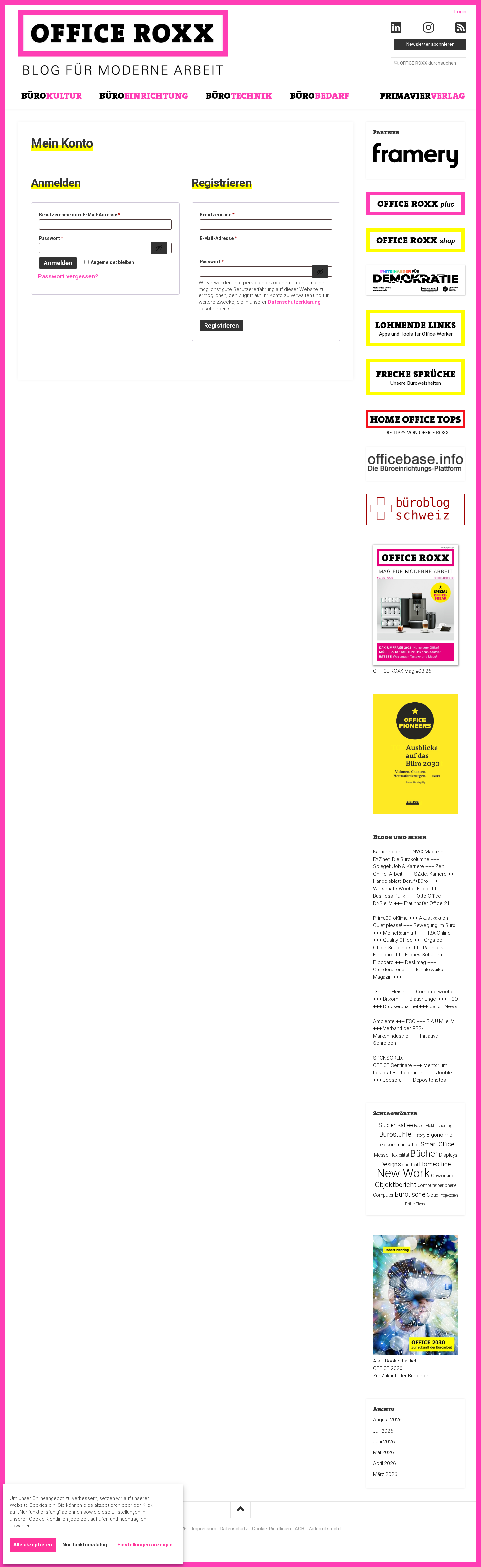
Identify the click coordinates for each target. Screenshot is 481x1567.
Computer (383, 1195)
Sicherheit (408, 1164)
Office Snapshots (392, 948)
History (418, 1135)
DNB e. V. (383, 903)
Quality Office (398, 940)
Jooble (444, 1073)
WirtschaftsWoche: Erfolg (401, 889)
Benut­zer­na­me (223, 215)
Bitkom (390, 999)
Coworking (442, 1176)
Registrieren (221, 325)
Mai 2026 (383, 1452)
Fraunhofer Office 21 (427, 903)
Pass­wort (57, 239)
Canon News (443, 1006)
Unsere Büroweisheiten (415, 383)
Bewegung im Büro (434, 925)
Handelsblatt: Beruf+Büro (400, 881)
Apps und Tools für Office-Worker (416, 334)
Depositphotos (429, 1080)
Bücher (424, 1153)
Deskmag (415, 962)
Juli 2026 (383, 1431)
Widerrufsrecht (324, 1529)
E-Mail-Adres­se (225, 239)
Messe (381, 1155)
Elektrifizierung (439, 1125)
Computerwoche (435, 992)
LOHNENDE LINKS (415, 324)
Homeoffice (435, 1164)
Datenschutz (234, 1529)
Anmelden (58, 263)
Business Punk (389, 896)
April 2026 (384, 1463)
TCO (453, 999)
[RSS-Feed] (461, 28)
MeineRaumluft (399, 933)
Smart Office (437, 1144)
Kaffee (405, 1125)
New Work (403, 1173)
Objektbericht (396, 1185)
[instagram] (428, 28)
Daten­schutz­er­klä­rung (294, 302)
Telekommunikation (398, 1145)
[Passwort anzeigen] (159, 248)
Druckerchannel (400, 1006)
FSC (410, 1021)
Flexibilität (399, 1155)
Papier (419, 1125)
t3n (376, 992)
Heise (398, 992)
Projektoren (448, 1195)
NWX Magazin (428, 852)
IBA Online (439, 933)
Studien (388, 1125)
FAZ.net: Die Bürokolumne (401, 859)
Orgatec (433, 940)
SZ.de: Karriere (430, 874)
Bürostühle (395, 1134)
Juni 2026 (384, 1442)
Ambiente (384, 1021)
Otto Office (429, 896)
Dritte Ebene (415, 1204)
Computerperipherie (437, 1185)
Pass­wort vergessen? (68, 276)
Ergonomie (439, 1134)
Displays (448, 1155)
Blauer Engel (423, 999)
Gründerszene (388, 969)
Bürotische (410, 1194)
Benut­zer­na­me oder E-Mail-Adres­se (86, 215)
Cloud (432, 1195)
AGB (299, 1529)
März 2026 (385, 1474)
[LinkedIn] (396, 28)
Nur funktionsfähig (84, 1545)
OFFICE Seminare (392, 1065)
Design (388, 1164)
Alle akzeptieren (32, 1545)
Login (460, 12)
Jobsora (392, 1080)
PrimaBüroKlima (390, 918)
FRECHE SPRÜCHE (415, 374)
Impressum (204, 1529)
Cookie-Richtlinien (271, 1529)
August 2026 (387, 1420)
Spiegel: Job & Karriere (398, 866)
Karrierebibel (387, 852)
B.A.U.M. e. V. (440, 1021)
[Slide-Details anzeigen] (415, 155)
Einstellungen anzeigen (145, 1545)
